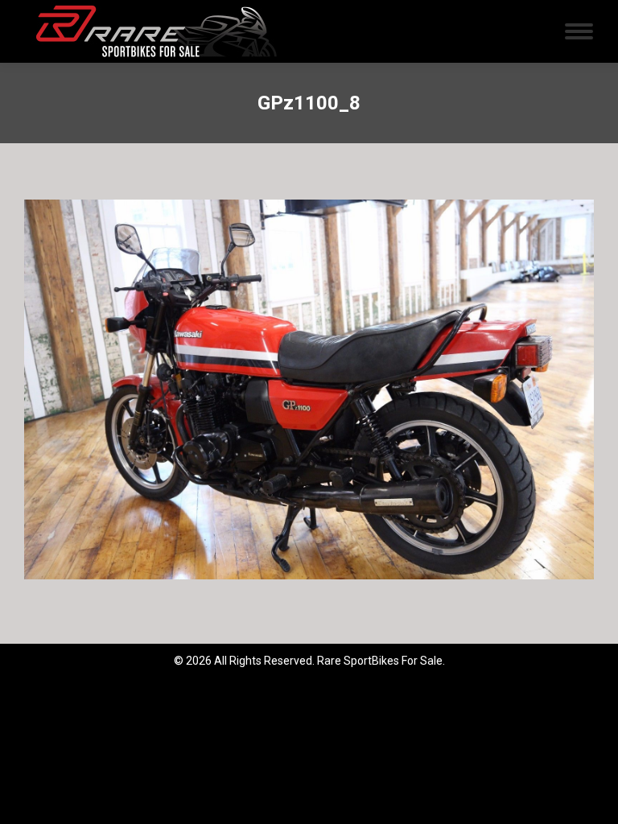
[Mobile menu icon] (579, 31)
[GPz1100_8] (309, 389)
